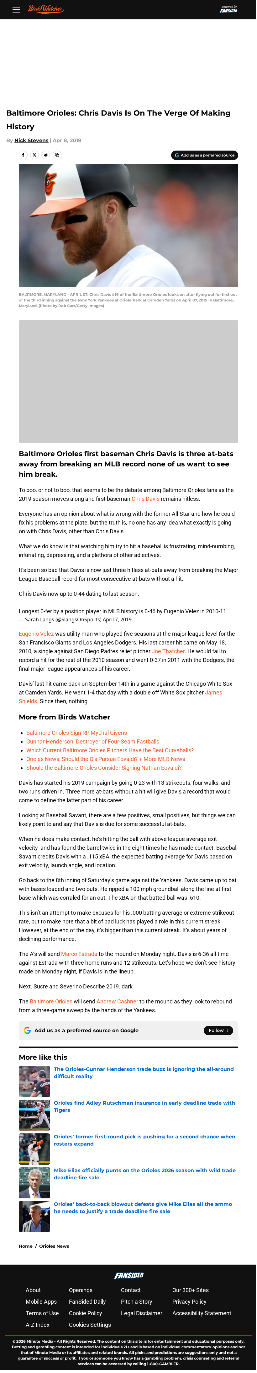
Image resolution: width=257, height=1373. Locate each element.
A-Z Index (38, 1324)
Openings (80, 1290)
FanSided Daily (87, 1301)
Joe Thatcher (168, 651)
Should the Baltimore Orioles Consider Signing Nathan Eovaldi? (104, 767)
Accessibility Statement (201, 1313)
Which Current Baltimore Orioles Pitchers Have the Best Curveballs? (110, 750)
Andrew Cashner (117, 1001)
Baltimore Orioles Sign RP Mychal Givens (76, 732)
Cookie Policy (85, 1313)
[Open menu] (16, 9)
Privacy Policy (189, 1301)
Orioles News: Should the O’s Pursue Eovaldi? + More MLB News (105, 759)
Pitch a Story (136, 1301)
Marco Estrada (79, 954)
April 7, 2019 (117, 619)
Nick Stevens (31, 140)
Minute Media (40, 1341)
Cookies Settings (90, 1324)
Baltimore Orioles (51, 1001)
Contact (131, 1290)
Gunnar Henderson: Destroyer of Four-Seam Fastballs (92, 741)
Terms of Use (42, 1313)
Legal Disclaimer (141, 1313)
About (33, 1290)
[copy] (57, 155)
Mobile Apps (41, 1301)
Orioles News (54, 1246)
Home (26, 1246)
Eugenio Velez (36, 633)
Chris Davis (146, 498)
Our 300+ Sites (190, 1290)
